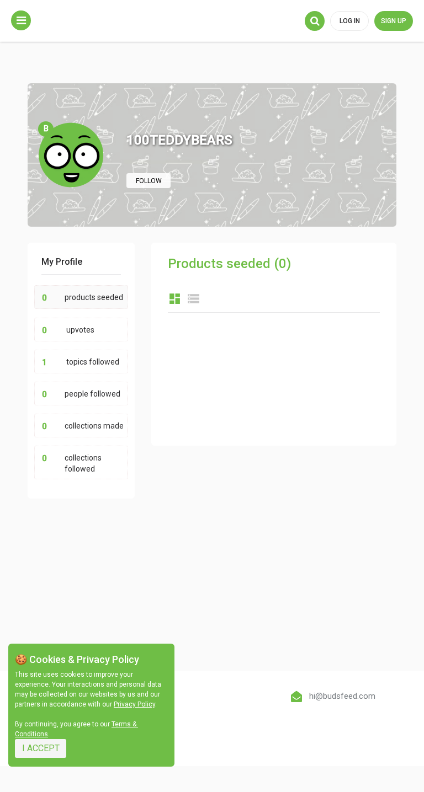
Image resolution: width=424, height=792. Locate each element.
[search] (315, 21)
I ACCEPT (41, 748)
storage (193, 299)
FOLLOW (149, 181)
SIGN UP (393, 21)
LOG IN (350, 21)
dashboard (175, 299)
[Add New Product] (20, 20)
